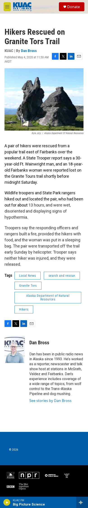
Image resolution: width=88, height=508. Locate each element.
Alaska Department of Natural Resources (47, 297)
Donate (73, 7)
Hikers (23, 309)
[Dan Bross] (15, 349)
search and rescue (62, 275)
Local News (27, 275)
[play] (7, 502)
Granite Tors (28, 285)
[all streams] (82, 502)
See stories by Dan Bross (50, 400)
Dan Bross (29, 50)
